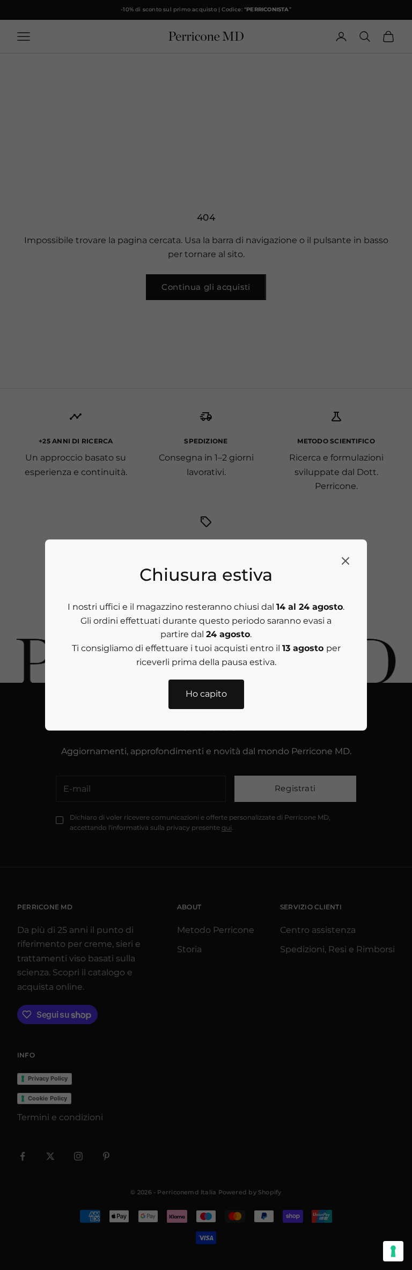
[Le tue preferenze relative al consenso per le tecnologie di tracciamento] (393, 1251)
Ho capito (206, 694)
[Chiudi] (345, 561)
